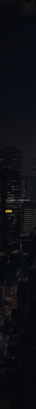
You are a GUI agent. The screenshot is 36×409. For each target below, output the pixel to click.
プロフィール (12, 1)
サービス (7, 1)
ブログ (19, 1)
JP (27, 1)
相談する (33, 1)
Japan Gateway (23, 1)
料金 (15, 1)
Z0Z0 (3, 1)
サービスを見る (16, 211)
